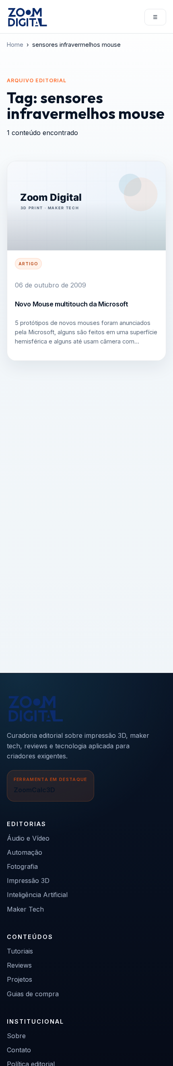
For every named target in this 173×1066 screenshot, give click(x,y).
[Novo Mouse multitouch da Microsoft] (86, 206)
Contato (19, 1050)
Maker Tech (25, 909)
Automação (24, 852)
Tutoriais (20, 951)
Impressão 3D (28, 881)
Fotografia (22, 866)
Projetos (19, 979)
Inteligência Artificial (37, 895)
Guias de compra (33, 994)
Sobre (16, 1036)
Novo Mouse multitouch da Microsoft (71, 304)
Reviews (19, 965)
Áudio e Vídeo (28, 838)
